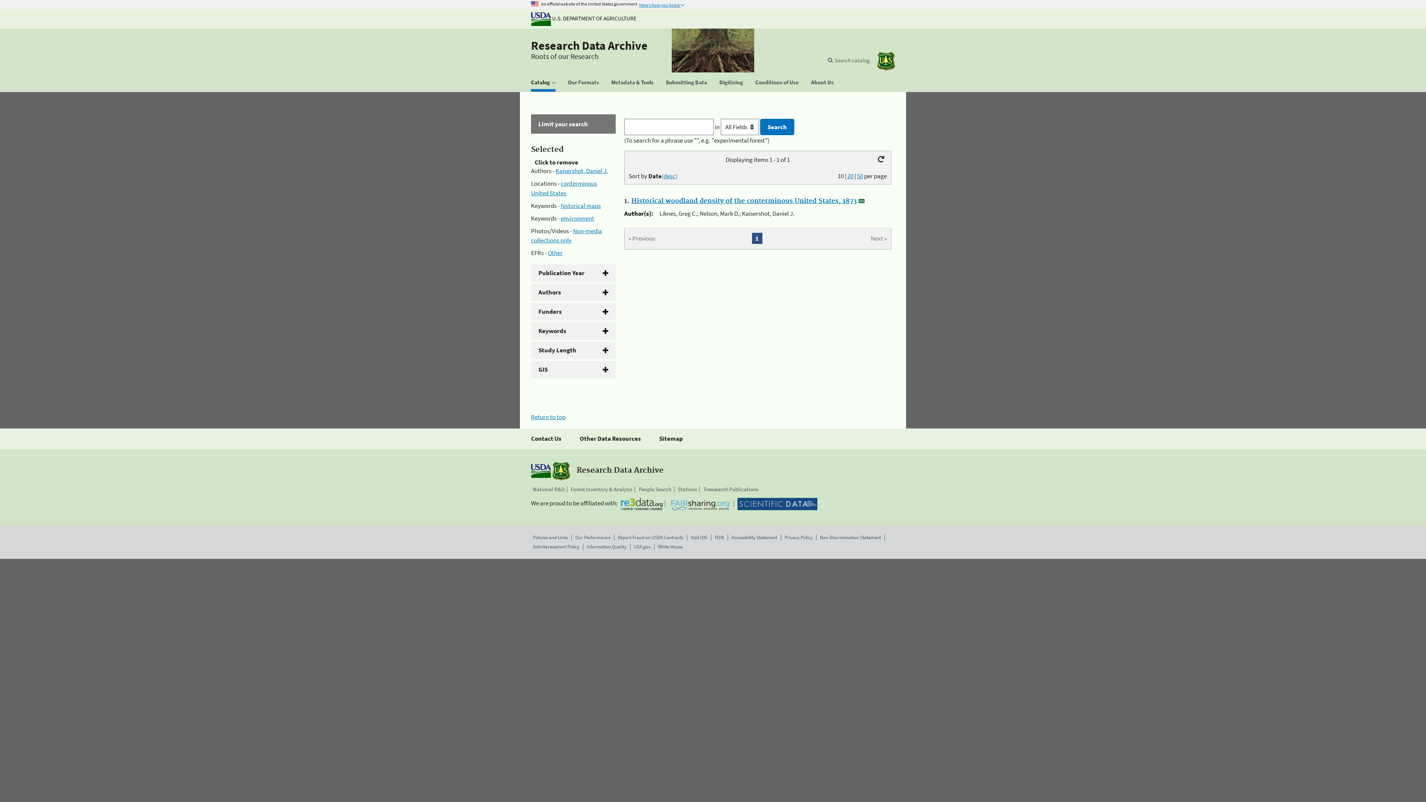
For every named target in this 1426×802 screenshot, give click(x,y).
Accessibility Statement (754, 537)
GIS (543, 369)
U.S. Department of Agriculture (594, 18)
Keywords (552, 331)
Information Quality (606, 547)
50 (860, 176)
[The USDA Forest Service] (886, 61)
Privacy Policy (799, 537)
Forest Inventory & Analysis (601, 489)
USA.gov (642, 547)
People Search (655, 489)
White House (670, 547)
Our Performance (593, 537)
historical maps (581, 206)
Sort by (653, 176)
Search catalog (852, 60)
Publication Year (561, 273)
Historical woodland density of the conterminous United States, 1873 (744, 201)
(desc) (669, 176)
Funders (550, 311)
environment (577, 218)
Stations (687, 489)
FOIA (719, 537)
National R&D (548, 489)
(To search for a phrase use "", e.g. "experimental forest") (696, 140)
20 (850, 176)
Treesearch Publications (730, 489)
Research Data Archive (589, 45)
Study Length (557, 350)
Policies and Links (550, 537)
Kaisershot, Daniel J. (582, 171)
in (718, 127)
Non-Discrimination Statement (850, 537)
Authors (549, 292)
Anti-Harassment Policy (556, 547)
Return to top (548, 417)
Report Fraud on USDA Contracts (650, 537)
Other (555, 253)
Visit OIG (699, 537)
